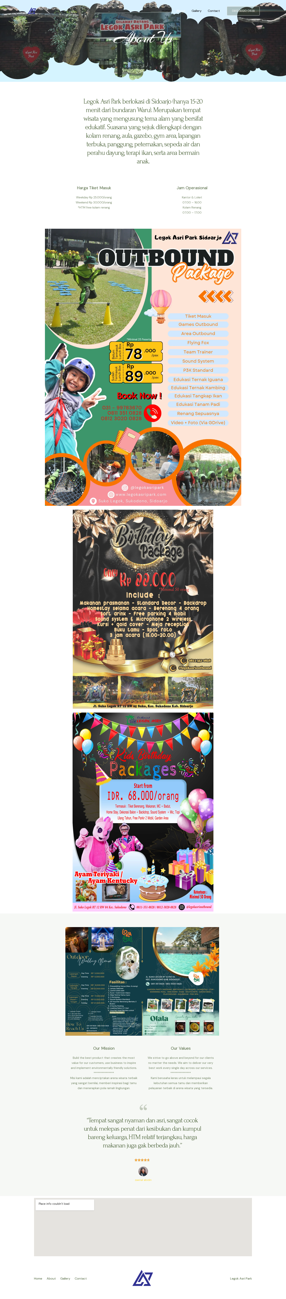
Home (166, 11)
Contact (214, 11)
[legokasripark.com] (32, 11)
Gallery (197, 11)
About (180, 11)
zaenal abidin (143, 1180)
